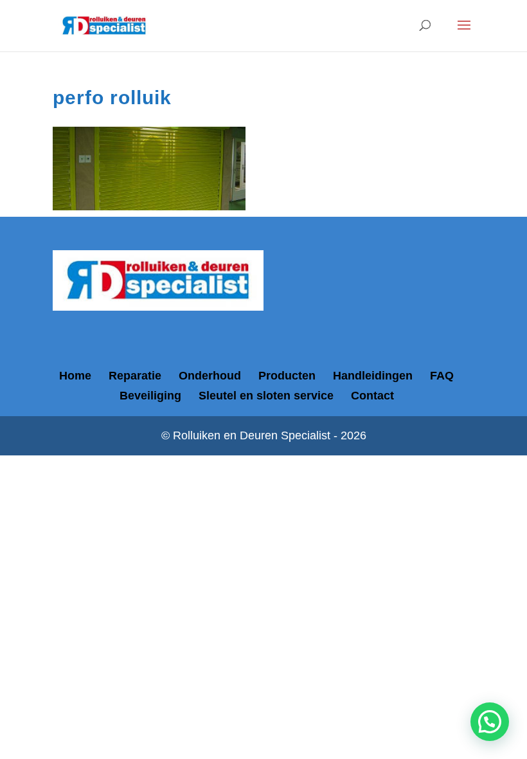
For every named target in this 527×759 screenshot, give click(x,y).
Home (75, 375)
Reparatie (135, 375)
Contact (372, 395)
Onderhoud (210, 375)
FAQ (442, 375)
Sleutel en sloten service (266, 395)
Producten (287, 375)
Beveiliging (150, 395)
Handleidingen (373, 375)
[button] (489, 721)
